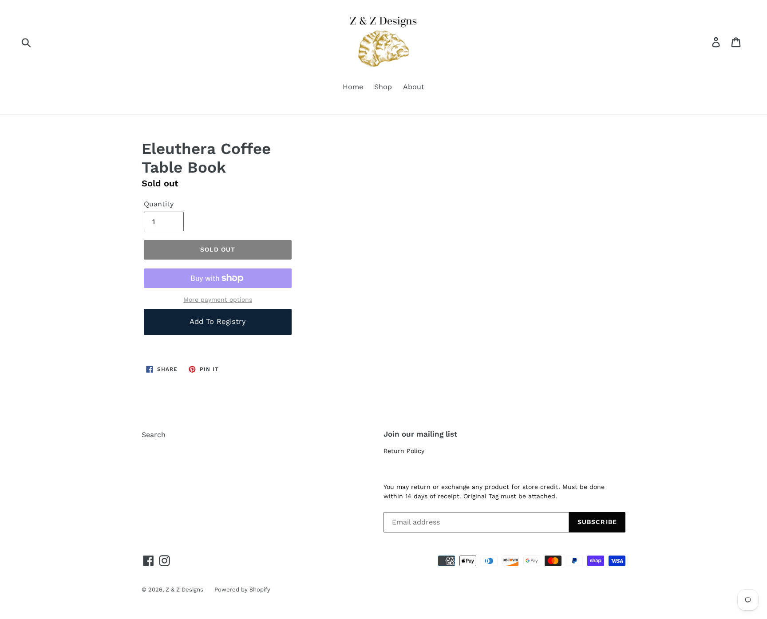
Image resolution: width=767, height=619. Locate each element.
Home (353, 87)
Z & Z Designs (184, 589)
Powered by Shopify (242, 589)
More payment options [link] (217, 299)
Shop (383, 87)
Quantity (159, 204)
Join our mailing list (420, 434)
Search (154, 434)
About (413, 87)
